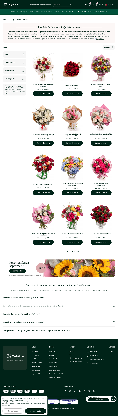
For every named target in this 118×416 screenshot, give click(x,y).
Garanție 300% (94, 355)
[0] (89, 5)
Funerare (56, 12)
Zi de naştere (23, 12)
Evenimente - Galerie (55, 377)
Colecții (51, 355)
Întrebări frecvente (37, 359)
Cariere (111, 351)
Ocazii (63, 12)
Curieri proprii (93, 351)
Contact (72, 351)
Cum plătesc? (35, 351)
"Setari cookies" (27, 404)
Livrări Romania (53, 362)
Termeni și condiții (37, 362)
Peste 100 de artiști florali (97, 359)
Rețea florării (53, 359)
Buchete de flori (34, 12)
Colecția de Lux (71, 12)
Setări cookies (36, 370)
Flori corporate (82, 12)
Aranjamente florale (46, 12)
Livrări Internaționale (55, 370)
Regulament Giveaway (38, 374)
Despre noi (52, 351)
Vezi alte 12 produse (72, 251)
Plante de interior (93, 12)
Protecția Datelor (36, 366)
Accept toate (35, 411)
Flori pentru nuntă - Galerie (57, 374)
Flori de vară (14, 12)
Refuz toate (13, 411)
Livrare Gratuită (53, 366)
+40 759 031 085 (98, 399)
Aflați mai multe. (19, 400)
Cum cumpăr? (36, 355)
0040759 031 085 (77, 358)
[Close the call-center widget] (87, 396)
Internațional (104, 12)
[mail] (99, 39)
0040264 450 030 (77, 361)
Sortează (107, 47)
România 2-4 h (94, 363)
